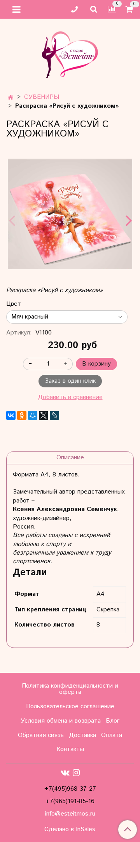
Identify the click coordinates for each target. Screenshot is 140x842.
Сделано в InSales (69, 829)
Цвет (13, 304)
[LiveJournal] (54, 415)
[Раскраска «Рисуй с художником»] (70, 214)
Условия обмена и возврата (61, 720)
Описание (70, 457)
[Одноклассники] (21, 415)
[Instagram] (76, 772)
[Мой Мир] (32, 415)
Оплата (111, 735)
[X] (43, 415)
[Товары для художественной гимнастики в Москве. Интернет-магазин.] (70, 52)
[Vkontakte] (65, 772)
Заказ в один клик (70, 380)
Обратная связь (41, 735)
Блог (112, 720)
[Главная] (11, 97)
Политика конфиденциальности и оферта (70, 689)
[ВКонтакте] (11, 415)
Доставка (82, 735)
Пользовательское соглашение (70, 706)
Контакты (70, 749)
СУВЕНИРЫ (41, 97)
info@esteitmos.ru (70, 813)
